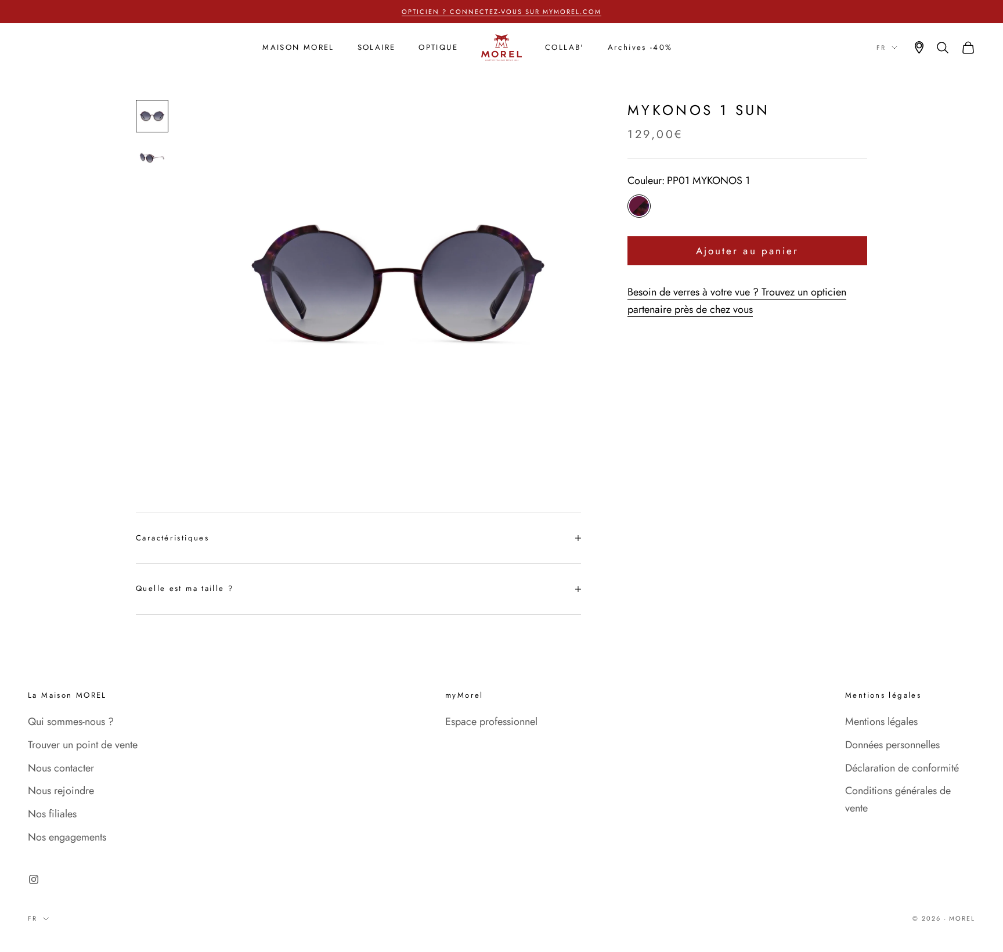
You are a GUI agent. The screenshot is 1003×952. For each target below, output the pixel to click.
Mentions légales (881, 721)
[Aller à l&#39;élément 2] (152, 158)
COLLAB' (565, 47)
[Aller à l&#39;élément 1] (152, 116)
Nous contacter (61, 768)
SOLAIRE (377, 47)
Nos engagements (67, 837)
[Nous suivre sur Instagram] (33, 879)
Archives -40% (640, 47)
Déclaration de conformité (902, 768)
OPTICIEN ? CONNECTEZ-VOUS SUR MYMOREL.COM (501, 11)
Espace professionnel (491, 721)
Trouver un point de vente (83, 744)
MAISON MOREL (298, 47)
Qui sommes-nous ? (71, 721)
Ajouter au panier (747, 251)
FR (881, 47)
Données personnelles (892, 744)
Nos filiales (52, 813)
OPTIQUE (438, 47)
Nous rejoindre (61, 790)
